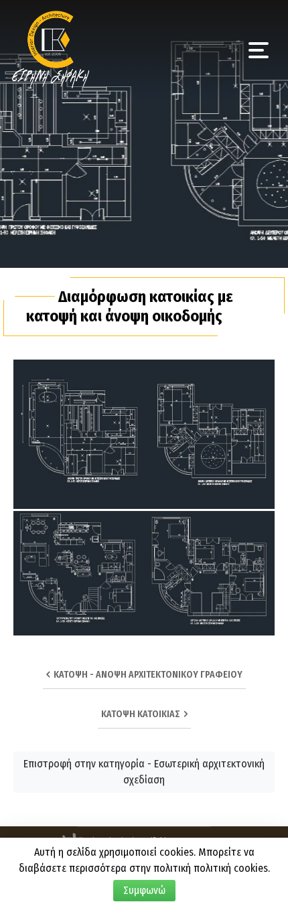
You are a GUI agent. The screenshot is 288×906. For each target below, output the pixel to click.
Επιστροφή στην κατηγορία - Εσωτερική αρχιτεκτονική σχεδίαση (144, 771)
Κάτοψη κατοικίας (142, 714)
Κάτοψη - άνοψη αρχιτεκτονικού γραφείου (146, 674)
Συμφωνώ (144, 890)
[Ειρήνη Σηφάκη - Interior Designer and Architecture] (51, 48)
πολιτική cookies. (232, 868)
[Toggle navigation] (258, 49)
